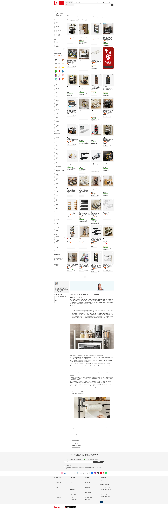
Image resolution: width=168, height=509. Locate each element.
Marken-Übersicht (58, 497)
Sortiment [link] (87, 484)
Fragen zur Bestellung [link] (74, 492)
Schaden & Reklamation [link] (74, 497)
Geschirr (76, 300)
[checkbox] (59, 14)
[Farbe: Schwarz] (103, 36)
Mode (56, 489)
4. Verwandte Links (58, 302)
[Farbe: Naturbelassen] (79, 238)
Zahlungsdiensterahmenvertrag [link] (106, 486)
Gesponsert (68, 34)
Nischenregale (72, 381)
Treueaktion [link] (88, 487)
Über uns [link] (102, 480)
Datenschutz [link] (91, 507)
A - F (71, 480)
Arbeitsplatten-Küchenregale (77, 443)
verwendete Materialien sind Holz (98, 314)
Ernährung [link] (87, 490)
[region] (60, 132)
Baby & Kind (57, 485)
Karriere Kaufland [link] (104, 494)
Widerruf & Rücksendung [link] (74, 494)
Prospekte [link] (87, 480)
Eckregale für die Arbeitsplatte (77, 445)
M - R (71, 484)
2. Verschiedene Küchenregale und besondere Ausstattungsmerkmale (61, 299)
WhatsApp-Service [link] (88, 494)
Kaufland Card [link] (88, 482)
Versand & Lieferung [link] (74, 499)
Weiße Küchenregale (75, 440)
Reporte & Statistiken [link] (104, 479)
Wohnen (57, 487)
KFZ (56, 494)
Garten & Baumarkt (58, 482)
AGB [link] (95, 507)
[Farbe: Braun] (80, 238)
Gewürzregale (77, 365)
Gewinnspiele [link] (88, 489)
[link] (78, 2)
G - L (71, 482)
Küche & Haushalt (58, 484)
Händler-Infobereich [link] (89, 499)
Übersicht (72, 479)
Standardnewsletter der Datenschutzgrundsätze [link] (71, 464)
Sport (56, 492)
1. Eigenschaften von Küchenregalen (61, 296)
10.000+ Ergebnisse (79, 12)
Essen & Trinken (58, 495)
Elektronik (57, 480)
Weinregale (72, 375)
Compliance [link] (87, 507)
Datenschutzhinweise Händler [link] (105, 487)
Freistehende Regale (73, 360)
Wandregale (72, 357)
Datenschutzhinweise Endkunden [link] (106, 489)
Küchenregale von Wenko (76, 441)
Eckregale (71, 363)
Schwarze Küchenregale (76, 447)
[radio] (59, 19)
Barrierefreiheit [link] (112, 507)
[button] (69, 17)
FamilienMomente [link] (88, 492)
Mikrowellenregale (73, 377)
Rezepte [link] (87, 485)
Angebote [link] (87, 479)
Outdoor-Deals (58, 479)
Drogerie (57, 490)
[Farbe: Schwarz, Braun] (67, 238)
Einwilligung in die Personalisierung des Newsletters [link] (72, 467)
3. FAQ (56, 300)
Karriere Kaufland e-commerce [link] (105, 496)
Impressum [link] (82, 507)
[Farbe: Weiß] (104, 36)
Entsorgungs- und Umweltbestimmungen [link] (102, 507)
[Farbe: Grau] (91, 212)
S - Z (71, 485)
